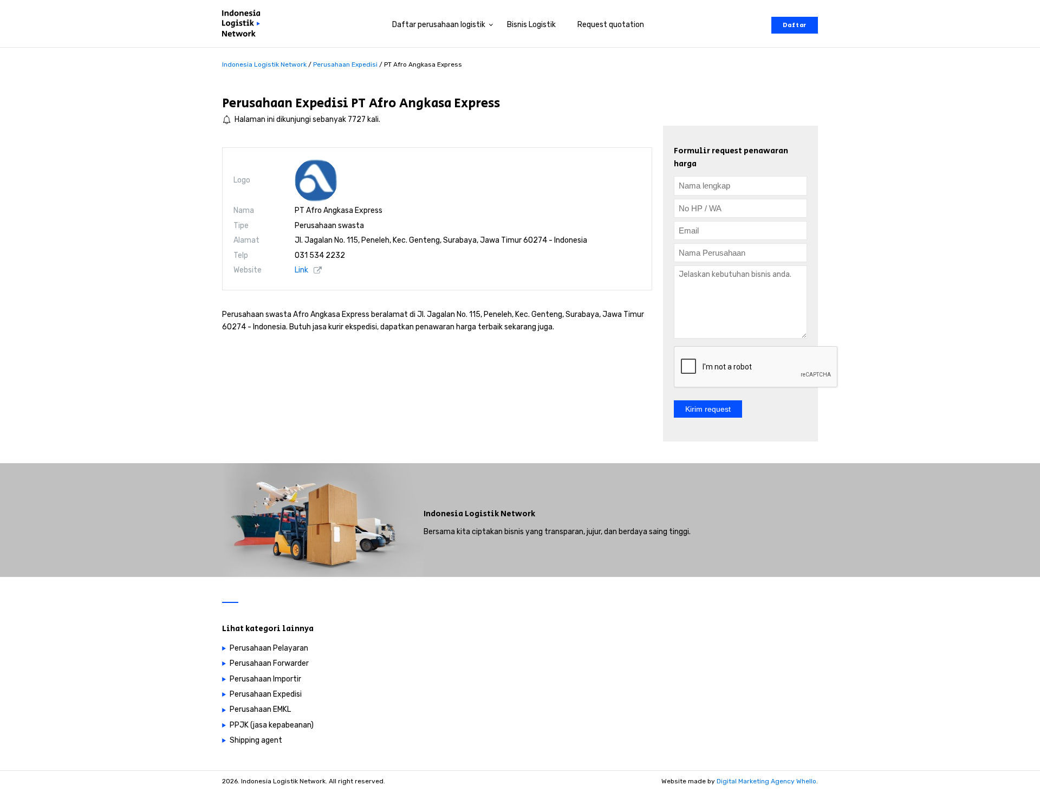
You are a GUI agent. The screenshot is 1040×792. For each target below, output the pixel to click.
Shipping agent (256, 740)
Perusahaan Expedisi (285, 103)
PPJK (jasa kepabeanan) (272, 725)
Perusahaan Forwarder (269, 663)
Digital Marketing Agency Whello (766, 781)
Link (301, 270)
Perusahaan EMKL (260, 709)
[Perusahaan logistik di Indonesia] (243, 25)
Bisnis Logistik (531, 24)
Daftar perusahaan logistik (438, 24)
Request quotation (610, 24)
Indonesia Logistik (461, 514)
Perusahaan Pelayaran (269, 648)
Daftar (795, 25)
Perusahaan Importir (265, 679)
